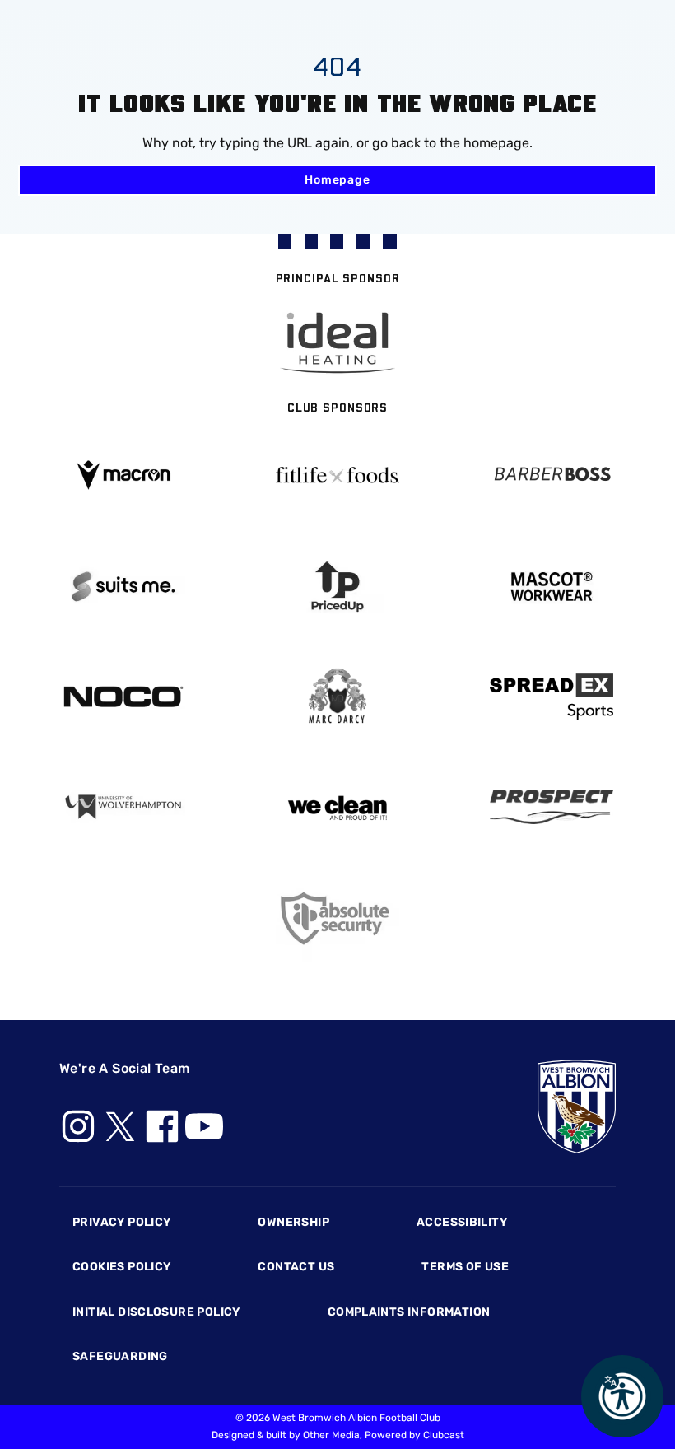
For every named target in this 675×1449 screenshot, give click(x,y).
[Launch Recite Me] (622, 1396)
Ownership (293, 1222)
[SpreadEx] (551, 696)
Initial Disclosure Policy (156, 1312)
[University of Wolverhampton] (123, 807)
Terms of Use (465, 1267)
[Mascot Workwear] (551, 586)
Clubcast (443, 1435)
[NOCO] (123, 697)
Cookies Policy (121, 1267)
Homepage (337, 180)
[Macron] (123, 475)
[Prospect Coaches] (551, 807)
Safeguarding (120, 1356)
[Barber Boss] (551, 475)
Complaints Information (409, 1312)
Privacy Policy (121, 1222)
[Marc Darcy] (337, 697)
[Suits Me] (123, 586)
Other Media (331, 1435)
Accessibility (462, 1222)
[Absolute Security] (337, 918)
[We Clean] (337, 806)
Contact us (296, 1267)
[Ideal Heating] (337, 343)
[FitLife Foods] (337, 475)
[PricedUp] (337, 586)
